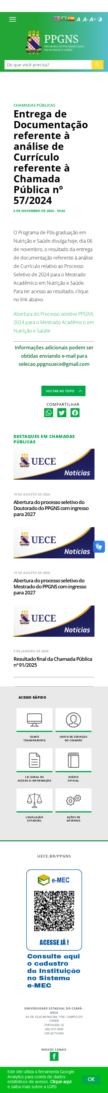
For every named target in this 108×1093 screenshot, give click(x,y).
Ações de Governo (74, 818)
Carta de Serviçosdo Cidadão (74, 738)
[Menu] (12, 19)
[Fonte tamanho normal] (78, 19)
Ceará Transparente (34, 738)
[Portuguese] (64, 18)
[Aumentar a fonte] (92, 19)
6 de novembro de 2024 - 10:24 (39, 210)
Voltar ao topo (60, 391)
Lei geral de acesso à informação (35, 778)
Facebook (54, 1056)
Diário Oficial (73, 778)
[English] (56, 18)
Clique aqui (60, 1082)
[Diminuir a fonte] (85, 19)
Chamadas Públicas (34, 105)
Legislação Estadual (34, 818)
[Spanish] (71, 18)
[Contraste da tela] (100, 19)
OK (91, 1079)
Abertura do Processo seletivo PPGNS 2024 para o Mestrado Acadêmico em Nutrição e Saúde (54, 322)
